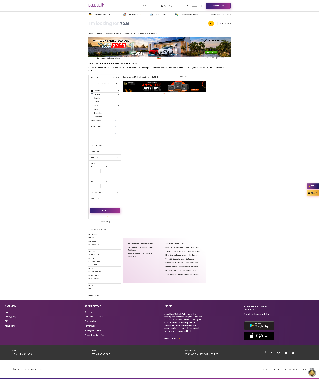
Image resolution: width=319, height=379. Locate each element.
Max (107, 167)
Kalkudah (92, 241)
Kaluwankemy (93, 244)
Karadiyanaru (93, 278)
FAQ (6, 321)
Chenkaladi (92, 265)
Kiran (90, 288)
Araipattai (92, 251)
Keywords (95, 199)
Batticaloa (153, 34)
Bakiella (91, 258)
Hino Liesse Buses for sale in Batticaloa (180, 270)
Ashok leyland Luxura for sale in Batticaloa (140, 255)
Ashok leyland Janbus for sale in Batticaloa (140, 248)
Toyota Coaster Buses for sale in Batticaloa (182, 251)
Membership (10, 326)
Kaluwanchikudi (94, 272)
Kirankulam (93, 292)
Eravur (91, 238)
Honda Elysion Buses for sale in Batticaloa (181, 266)
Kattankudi (92, 285)
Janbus (143, 34)
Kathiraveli (92, 282)
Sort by (183, 77)
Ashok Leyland (130, 34)
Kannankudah (93, 275)
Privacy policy (10, 317)
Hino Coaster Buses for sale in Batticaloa (181, 255)
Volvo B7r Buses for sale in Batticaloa (179, 259)
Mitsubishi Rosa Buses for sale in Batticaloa (182, 247)
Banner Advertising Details (95, 335)
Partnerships (90, 326)
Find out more (170, 338)
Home (90, 34)
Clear (114, 77)
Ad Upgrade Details (93, 330)
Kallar (91, 268)
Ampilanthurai (94, 248)
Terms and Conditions (93, 317)
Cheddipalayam (94, 261)
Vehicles (109, 34)
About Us (88, 312)
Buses (118, 34)
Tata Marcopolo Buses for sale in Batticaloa (182, 274)
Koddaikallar (93, 295)
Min (92, 167)
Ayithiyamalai (93, 254)
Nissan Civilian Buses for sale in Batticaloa (181, 263)
